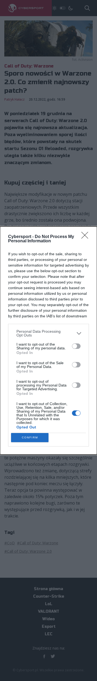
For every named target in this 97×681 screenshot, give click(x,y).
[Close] (86, 237)
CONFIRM (30, 437)
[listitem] (48, 333)
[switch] (76, 346)
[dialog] (48, 340)
